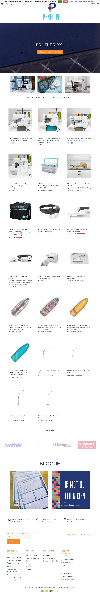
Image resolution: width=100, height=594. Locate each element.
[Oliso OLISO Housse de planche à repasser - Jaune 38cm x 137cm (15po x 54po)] (79, 307)
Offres (28, 561)
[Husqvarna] (87, 445)
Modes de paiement (14, 578)
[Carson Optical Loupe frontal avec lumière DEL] (50, 210)
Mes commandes (49, 558)
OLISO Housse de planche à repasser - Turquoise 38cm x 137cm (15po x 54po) (18, 372)
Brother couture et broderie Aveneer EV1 (18, 277)
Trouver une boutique (14, 557)
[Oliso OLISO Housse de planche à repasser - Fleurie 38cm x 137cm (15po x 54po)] (50, 307)
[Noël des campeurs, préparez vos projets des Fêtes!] (29, 490)
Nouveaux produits (32, 558)
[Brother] (13, 445)
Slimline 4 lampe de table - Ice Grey (49, 371)
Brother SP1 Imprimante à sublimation (76, 277)
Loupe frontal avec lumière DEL (49, 229)
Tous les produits (32, 555)
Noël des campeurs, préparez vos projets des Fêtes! (27, 504)
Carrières (10, 566)
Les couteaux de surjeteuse (68, 505)
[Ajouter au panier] (9, 146)
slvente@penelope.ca (69, 580)
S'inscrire (46, 555)
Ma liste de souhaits (50, 561)
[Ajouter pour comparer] (19, 146)
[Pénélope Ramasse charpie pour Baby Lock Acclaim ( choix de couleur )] (20, 120)
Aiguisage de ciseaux (14, 569)
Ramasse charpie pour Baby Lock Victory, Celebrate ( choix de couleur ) (20, 186)
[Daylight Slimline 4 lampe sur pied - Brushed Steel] (20, 397)
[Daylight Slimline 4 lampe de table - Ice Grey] (50, 352)
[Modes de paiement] (42, 591)
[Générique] (38, 445)
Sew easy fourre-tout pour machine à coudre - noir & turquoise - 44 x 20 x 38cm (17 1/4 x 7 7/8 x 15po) (19, 232)
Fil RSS (28, 570)
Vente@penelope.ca (69, 564)
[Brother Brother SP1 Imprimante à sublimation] (79, 257)
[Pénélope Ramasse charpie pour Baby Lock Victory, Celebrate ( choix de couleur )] (20, 165)
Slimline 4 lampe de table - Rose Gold (79, 371)
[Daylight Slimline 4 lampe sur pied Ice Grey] (50, 397)
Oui (60, 1)
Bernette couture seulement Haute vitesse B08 (77, 230)
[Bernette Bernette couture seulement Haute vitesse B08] (79, 210)
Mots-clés (29, 567)
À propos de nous (13, 563)
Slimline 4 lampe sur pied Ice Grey (48, 417)
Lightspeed (71, 587)
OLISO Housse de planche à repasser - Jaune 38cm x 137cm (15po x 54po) (78, 327)
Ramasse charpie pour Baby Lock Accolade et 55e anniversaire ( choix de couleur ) (49, 140)
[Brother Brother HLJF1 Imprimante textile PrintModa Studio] (50, 257)
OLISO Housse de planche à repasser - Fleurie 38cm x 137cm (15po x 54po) (49, 327)
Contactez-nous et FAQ (15, 560)
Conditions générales (14, 581)
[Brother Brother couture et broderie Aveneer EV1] (20, 257)
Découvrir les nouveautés (50, 52)
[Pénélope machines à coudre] (51, 11)
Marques (29, 564)
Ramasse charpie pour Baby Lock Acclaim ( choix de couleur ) (20, 139)
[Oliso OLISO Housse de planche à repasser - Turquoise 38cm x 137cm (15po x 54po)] (20, 352)
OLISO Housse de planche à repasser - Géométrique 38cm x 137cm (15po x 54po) (19, 327)
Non (65, 1)
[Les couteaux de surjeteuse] (71, 490)
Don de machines (13, 572)
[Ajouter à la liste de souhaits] (14, 146)
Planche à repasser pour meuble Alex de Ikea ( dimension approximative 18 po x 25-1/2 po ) (79, 186)
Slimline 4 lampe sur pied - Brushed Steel (18, 417)
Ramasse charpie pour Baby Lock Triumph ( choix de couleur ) (79, 139)
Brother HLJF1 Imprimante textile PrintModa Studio (49, 277)
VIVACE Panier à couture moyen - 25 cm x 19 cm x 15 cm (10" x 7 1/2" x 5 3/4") (49, 186)
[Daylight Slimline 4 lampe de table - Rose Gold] (79, 352)
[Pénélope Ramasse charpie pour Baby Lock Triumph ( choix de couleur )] (79, 120)
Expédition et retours (14, 575)
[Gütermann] (62, 445)
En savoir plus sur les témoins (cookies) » (82, 1)
